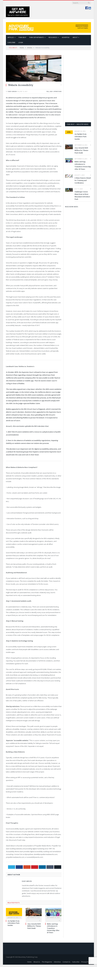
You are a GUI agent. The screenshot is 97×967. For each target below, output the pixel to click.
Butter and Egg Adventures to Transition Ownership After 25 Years (53, 928)
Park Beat (22, 37)
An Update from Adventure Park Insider (13, 923)
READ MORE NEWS (71, 207)
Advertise (65, 37)
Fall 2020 (49, 91)
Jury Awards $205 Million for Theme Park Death (34, 926)
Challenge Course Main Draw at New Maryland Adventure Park (82, 195)
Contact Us (66, 962)
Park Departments (36, 37)
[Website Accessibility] (33, 68)
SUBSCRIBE (11, 42)
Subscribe (75, 962)
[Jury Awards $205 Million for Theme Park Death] (34, 913)
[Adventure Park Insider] (48, 27)
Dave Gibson (12, 91)
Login (20, 42)
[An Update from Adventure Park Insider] (14, 913)
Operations (57, 91)
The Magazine (47, 962)
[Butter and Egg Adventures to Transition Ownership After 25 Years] (53, 913)
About (75, 37)
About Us (36, 962)
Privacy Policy (86, 962)
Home (29, 962)
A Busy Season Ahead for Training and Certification (83, 180)
